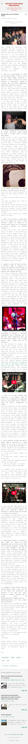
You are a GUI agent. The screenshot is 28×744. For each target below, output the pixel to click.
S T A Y (14, 23)
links (12, 657)
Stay (2, 47)
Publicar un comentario (10, 665)
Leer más (24, 690)
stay (3, 660)
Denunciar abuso (14, 740)
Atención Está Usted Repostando (14, 4)
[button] (26, 14)
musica (19, 657)
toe (8, 660)
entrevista (5, 657)
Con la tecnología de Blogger (14, 734)
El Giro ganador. (6, 714)
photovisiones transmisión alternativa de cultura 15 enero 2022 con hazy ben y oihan (11, 697)
